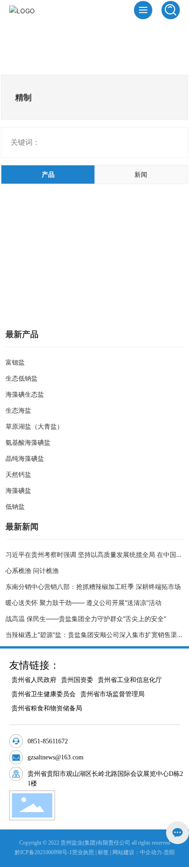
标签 (103, 852)
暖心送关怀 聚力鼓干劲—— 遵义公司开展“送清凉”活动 (83, 602)
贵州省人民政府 (33, 679)
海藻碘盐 (18, 490)
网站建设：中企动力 (137, 852)
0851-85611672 (48, 741)
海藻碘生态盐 (25, 394)
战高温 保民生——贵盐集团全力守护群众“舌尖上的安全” (86, 618)
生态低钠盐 (22, 378)
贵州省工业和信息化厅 (130, 679)
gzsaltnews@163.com (55, 757)
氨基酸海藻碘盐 (28, 442)
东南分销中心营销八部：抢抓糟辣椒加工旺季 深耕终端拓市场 (93, 586)
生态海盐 (18, 410)
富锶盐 (15, 362)
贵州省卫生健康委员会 (43, 694)
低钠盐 (15, 506)
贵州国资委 (77, 679)
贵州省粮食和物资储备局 (46, 708)
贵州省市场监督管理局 (112, 694)
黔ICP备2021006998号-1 (43, 852)
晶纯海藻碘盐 (25, 458)
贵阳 (169, 852)
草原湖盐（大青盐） (34, 426)
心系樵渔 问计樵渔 (32, 570)
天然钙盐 (18, 474)
